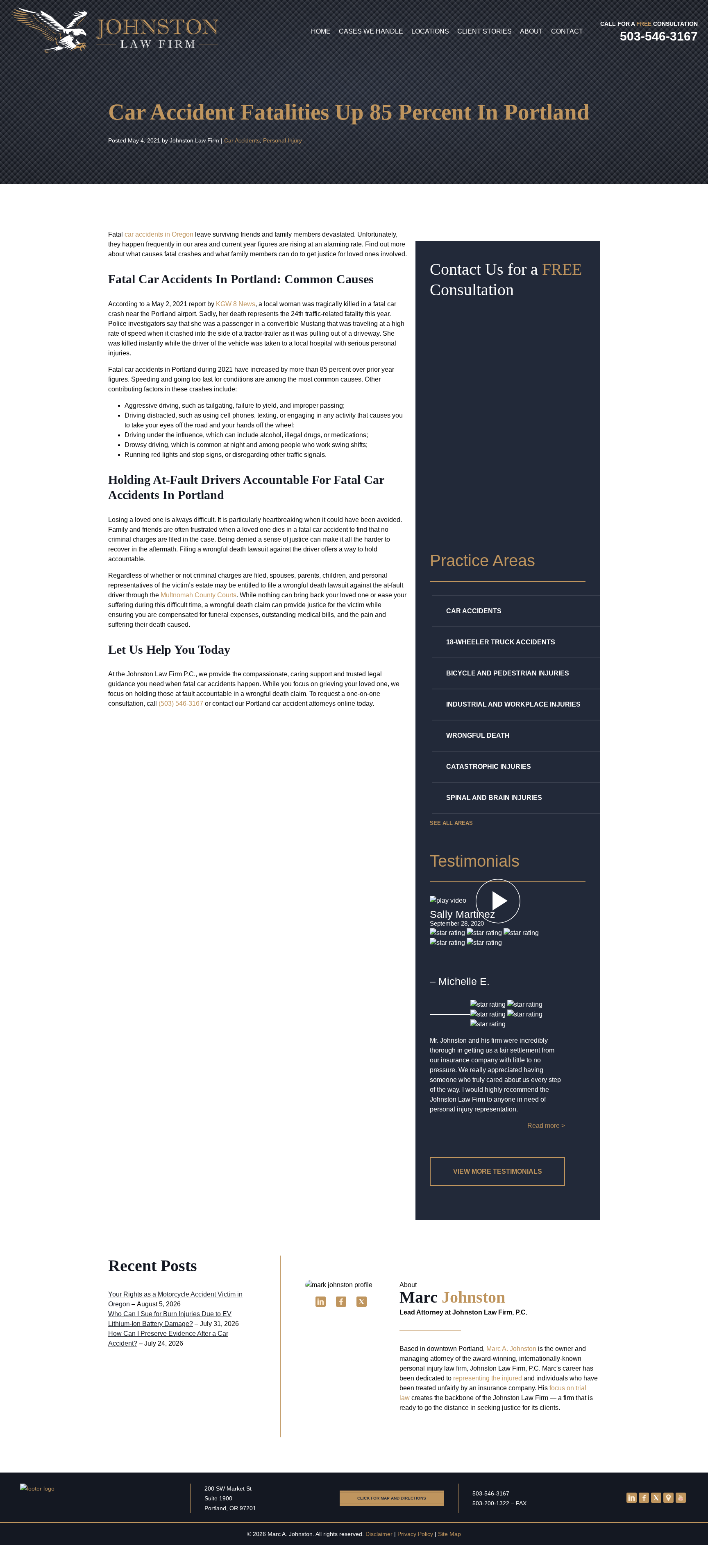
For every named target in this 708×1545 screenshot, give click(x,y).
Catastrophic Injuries (488, 766)
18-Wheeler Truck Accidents (500, 642)
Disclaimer (379, 1534)
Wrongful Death (478, 735)
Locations (430, 31)
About (531, 31)
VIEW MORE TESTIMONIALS (497, 1171)
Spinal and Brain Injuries (494, 797)
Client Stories (484, 31)
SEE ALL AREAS (451, 823)
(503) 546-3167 (181, 703)
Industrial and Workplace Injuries (513, 704)
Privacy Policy (415, 1534)
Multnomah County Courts (198, 595)
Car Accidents (242, 140)
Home (321, 31)
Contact (567, 31)
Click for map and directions (391, 1498)
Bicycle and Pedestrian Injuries (507, 673)
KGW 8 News (235, 303)
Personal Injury (282, 140)
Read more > (546, 1125)
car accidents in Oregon (159, 234)
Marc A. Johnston (511, 1348)
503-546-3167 (490, 1493)
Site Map (449, 1534)
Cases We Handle (371, 31)
